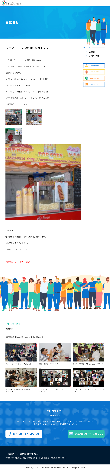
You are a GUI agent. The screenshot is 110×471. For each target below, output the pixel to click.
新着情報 (92, 52)
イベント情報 (94, 56)
